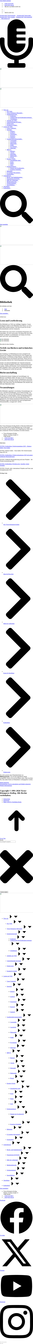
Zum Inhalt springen (5, 0)
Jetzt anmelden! (4, 1188)
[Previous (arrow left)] (0, 1343)
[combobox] (8, 842)
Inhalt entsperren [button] (4, 782)
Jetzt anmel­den (4, 313)
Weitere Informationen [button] (6, 785)
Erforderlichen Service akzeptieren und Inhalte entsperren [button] (15, 784)
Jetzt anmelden (4, 224)
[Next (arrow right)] (2, 1343)
